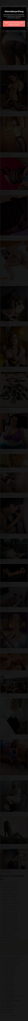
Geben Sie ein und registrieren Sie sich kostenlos (14, 23)
